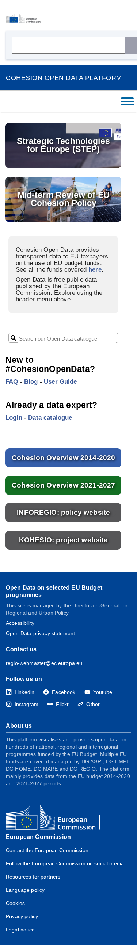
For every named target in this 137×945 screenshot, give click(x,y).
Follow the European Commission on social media (65, 863)
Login (13, 417)
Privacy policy (22, 916)
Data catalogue (50, 417)
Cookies (15, 903)
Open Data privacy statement (40, 633)
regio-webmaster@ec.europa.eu (44, 663)
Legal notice (20, 930)
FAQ (11, 381)
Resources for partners (33, 877)
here (95, 269)
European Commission (38, 837)
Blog (31, 381)
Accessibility (20, 623)
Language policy (25, 890)
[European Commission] (26, 18)
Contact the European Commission (47, 850)
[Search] (131, 45)
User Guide (60, 381)
